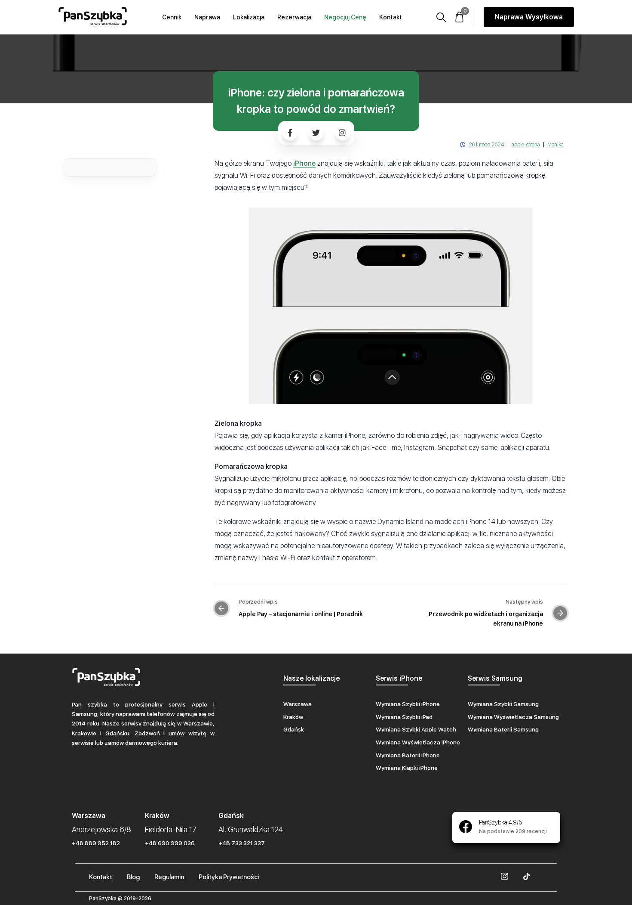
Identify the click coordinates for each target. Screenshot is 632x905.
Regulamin (169, 877)
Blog (133, 877)
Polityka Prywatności (229, 877)
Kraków (293, 716)
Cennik (171, 17)
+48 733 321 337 (241, 843)
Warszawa (297, 703)
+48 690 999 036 (170, 843)
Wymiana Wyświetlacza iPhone (418, 742)
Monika (555, 144)
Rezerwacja (294, 17)
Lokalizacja (248, 17)
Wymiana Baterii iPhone (408, 755)
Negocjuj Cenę (345, 17)
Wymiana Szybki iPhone (408, 703)
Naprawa (207, 17)
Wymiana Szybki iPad (404, 716)
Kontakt (390, 17)
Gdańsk (293, 729)
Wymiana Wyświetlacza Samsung (513, 716)
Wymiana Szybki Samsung (503, 703)
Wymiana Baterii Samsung (503, 729)
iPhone (304, 163)
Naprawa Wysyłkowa (529, 17)
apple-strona (526, 144)
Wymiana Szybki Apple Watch (416, 729)
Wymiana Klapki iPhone (407, 767)
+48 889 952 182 (96, 843)
